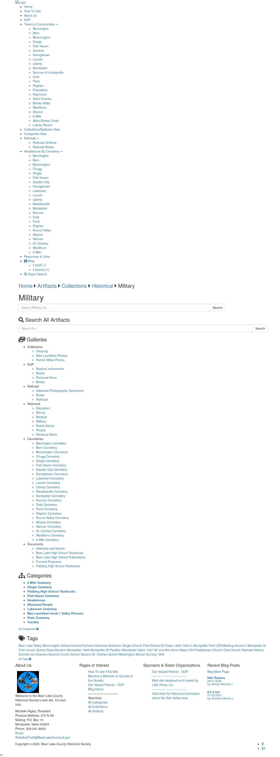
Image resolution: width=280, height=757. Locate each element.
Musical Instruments (50, 368)
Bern (36, 33)
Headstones (36, 600)
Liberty (37, 63)
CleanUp (42, 351)
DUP (27, 20)
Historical (102, 285)
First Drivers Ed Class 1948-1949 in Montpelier (176, 645)
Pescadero (40, 90)
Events (41, 269)
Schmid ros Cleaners (33, 654)
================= (103, 693)
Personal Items (46, 434)
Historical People (40, 604)
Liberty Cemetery (48, 487)
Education (43, 408)
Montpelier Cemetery (50, 496)
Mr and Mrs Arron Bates (171, 650)
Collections (74, 285)
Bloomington (41, 37)
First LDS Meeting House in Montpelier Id (237, 645)
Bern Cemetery (46, 447)
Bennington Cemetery (51, 443)
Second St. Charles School (100, 654)
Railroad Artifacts (44, 142)
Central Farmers (83, 645)
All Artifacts (95, 711)
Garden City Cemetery (51, 469)
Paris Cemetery (47, 509)
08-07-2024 (214, 681)
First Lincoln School (33, 650)
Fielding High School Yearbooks (58, 566)
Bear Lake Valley (31, 645)
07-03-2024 (214, 695)
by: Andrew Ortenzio (220, 698)
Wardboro (39, 107)
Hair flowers (216, 677)
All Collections (97, 706)
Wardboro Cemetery (50, 535)
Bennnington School (57, 645)
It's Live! (213, 692)
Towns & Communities (40, 24)
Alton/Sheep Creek (46, 120)
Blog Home (95, 689)
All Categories (27, 629)
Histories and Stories (50, 548)
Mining (40, 412)
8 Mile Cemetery (47, 539)
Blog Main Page (218, 671)
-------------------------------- (169, 676)
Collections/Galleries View (42, 129)
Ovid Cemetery (46, 504)
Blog (30, 261)
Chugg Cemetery (48, 456)
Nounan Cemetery (48, 500)
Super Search (37, 274)
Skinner (38, 239)
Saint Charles (42, 98)
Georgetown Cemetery (52, 474)
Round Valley (42, 230)
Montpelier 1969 (78, 650)
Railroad (30, 138)
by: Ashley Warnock (220, 684)
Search (217, 307)
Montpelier (40, 68)
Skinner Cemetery (48, 526)
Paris (36, 81)
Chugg (37, 169)
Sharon (38, 112)
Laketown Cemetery (50, 478)
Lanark (37, 59)
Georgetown (41, 55)
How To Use (32, 11)
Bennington (41, 28)
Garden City (41, 182)
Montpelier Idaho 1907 (138, 650)
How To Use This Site (103, 671)
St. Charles (40, 243)
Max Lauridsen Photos (51, 355)
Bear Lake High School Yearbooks (59, 553)
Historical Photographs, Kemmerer (60, 390)
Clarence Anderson (108, 645)
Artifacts (47, 285)
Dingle (37, 41)
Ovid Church (232, 650)
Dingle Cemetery (47, 460)
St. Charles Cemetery (51, 531)
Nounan (38, 212)
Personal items (46, 377)
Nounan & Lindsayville (48, 72)
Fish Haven (41, 46)
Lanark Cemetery (48, 482)
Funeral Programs (48, 561)
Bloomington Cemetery (52, 452)
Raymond (39, 94)
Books (40, 373)
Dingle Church (132, 645)
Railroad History (253, 650)
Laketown (39, 190)
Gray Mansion (57, 650)
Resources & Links (37, 256)
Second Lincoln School (64, 654)
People (41, 430)
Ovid (36, 77)
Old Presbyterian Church (205, 650)
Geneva (38, 50)
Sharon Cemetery (48, 522)
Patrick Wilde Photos (50, 360)
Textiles (33, 622)
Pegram (38, 85)
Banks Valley (41, 103)
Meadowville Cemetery (52, 491)
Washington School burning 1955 (141, 654)
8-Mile (37, 116)
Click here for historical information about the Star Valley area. (176, 695)
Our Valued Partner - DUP (106, 684)
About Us (30, 15)
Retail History (45, 425)
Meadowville (41, 204)
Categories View (35, 133)
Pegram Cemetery (48, 513)
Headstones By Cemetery (42, 151)
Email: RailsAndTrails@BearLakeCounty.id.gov (42, 735)
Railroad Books (43, 147)
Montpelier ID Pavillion (106, 650)
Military (41, 421)
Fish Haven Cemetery (51, 465)
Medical (41, 417)
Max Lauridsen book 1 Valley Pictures (55, 613)
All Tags (24, 659)
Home (28, 6)
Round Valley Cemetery (52, 517)
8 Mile (37, 252)
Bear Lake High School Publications (60, 557)
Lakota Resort (42, 125)
